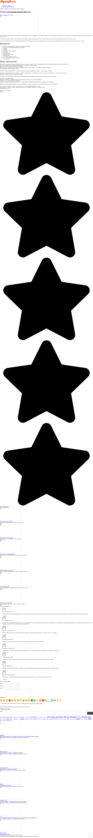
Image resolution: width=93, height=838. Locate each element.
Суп (1, 816)
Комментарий (3, 697)
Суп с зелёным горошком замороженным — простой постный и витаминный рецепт (18, 817)
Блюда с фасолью (3, 15)
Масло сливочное (70, 717)
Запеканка (2, 735)
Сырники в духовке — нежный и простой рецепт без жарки (13, 801)
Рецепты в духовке (7, 5)
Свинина (27, 718)
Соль (39, 718)
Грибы (11, 716)
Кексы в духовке (3, 751)
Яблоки (85, 718)
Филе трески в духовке (5, 834)
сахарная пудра (9, 720)
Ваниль (7, 716)
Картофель (33, 716)
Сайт (1, 688)
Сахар (22, 719)
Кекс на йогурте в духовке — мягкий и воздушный (11, 752)
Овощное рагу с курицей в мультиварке (8, 768)
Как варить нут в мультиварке (6, 521)
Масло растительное (57, 717)
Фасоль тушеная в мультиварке (6, 570)
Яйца (90, 719)
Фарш (74, 718)
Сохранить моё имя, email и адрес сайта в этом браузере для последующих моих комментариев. (22, 703)
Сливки (31, 718)
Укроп (68, 718)
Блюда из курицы (4, 767)
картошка (4, 720)
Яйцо (1, 720)
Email (1, 685)
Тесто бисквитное (54, 718)
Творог (47, 718)
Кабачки (22, 716)
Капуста (28, 716)
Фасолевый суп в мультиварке (6, 537)
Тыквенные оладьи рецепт (5, 785)
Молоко (79, 716)
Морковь (84, 717)
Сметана (35, 718)
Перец (7, 718)
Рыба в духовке (3, 832)
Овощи (1, 784)
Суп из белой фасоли (4, 586)
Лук (48, 717)
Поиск (1, 711)
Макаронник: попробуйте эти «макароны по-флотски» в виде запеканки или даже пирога (19, 736)
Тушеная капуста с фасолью (6, 602)
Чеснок (78, 719)
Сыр (44, 718)
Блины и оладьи (3, 800)
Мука (89, 717)
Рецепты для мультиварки (8, 6)
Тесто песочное (61, 718)
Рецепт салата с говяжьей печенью (7, 554)
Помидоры (16, 718)
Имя (1, 683)
